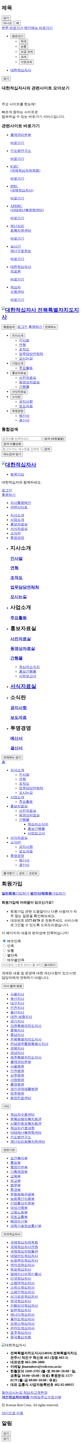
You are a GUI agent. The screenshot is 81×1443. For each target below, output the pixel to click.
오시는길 (18, 596)
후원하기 (35, 327)
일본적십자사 (20, 1310)
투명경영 (17, 411)
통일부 (15, 1162)
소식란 (16, 396)
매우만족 (14, 941)
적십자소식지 (29, 667)
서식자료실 (19, 391)
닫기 (6, 1438)
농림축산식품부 (22, 1199)
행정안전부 (19, 1167)
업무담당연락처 (24, 587)
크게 (23, 56)
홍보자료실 (19, 373)
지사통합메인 (20, 503)
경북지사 (17, 1048)
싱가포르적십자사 (24, 1296)
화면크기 (17, 36)
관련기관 (9, 1150)
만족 (10, 946)
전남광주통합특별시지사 (29, 1044)
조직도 (16, 577)
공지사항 (18, 707)
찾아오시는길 (12, 1392)
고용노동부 (19, 1212)
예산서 (16, 738)
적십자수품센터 (22, 1114)
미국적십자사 (20, 1278)
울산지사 (17, 1012)
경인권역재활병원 (24, 1089)
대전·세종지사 (21, 1017)
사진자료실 (20, 639)
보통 (23, 46)
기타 (6, 1106)
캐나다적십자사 (22, 1314)
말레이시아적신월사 (25, 1274)
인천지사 (17, 1008)
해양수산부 (19, 1221)
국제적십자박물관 (24, 1251)
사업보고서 (27, 676)
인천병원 (17, 1071)
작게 (23, 41)
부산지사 (17, 999)
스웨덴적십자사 (22, 1283)
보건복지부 (19, 1158)
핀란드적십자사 (22, 1328)
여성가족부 (19, 1208)
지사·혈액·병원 (12, 986)
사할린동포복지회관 (25, 1123)
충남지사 (17, 1035)
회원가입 (17, 474)
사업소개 (17, 363)
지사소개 (17, 335)
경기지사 (17, 1021)
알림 (7, 1423)
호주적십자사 (20, 1332)
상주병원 (17, 1075)
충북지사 (17, 1030)
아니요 (7, 23)
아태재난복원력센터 (25, 1132)
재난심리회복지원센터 (27, 1141)
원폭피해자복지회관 (25, 1119)
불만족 (12, 955)
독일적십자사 (20, 1269)
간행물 (16, 658)
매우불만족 (15, 960)
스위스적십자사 (22, 1287)
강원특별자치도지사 (25, 1026)
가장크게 (26, 62)
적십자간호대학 (22, 1128)
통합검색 (9, 327)
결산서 (16, 748)
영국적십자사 (20, 1301)
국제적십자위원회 (24, 1242)
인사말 (16, 558)
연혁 (14, 568)
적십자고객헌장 (35, 1392)
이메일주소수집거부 (45, 1397)
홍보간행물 (27, 671)
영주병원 (17, 1093)
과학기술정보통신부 (25, 1226)
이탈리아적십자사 (24, 1305)
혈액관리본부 (20, 1062)
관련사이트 (19, 507)
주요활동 (18, 617)
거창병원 (17, 1080)
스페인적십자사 (22, 1292)
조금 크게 (27, 51)
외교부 (15, 1181)
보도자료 (18, 717)
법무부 (15, 1185)
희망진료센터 (20, 1098)
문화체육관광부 (22, 1194)
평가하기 (50, 965)
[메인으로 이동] (40, 317)
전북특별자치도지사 (25, 1039)
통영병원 (17, 1084)
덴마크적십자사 (22, 1265)
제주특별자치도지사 (25, 1057)
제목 (7, 8)
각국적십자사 (11, 1234)
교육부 (15, 1176)
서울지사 (17, 994)
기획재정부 (19, 1172)
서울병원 (17, 1066)
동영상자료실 (22, 648)
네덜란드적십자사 (24, 1256)
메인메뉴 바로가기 (38, 28)
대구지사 (17, 1003)
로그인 (22, 327)
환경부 (15, 1190)
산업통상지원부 (22, 1203)
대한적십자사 (20, 70)
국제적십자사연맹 (24, 1247)
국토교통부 (19, 1217)
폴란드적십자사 (22, 1319)
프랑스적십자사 (22, 1323)
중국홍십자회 (20, 1337)
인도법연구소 (20, 1137)
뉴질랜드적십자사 (24, 1260)
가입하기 (15, 893)
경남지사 (17, 1053)
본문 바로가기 (12, 28)
